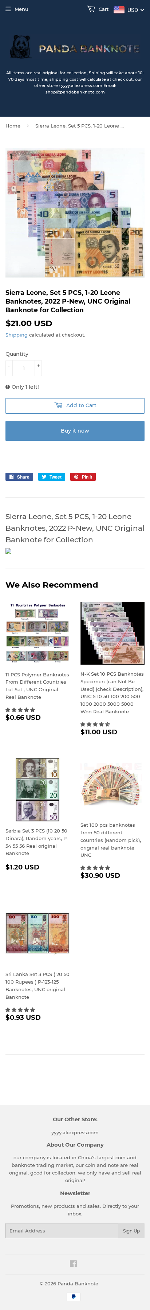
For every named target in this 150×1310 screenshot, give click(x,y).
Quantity (16, 354)
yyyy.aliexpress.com (75, 1132)
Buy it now (75, 430)
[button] (20, 710)
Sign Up (131, 1231)
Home (12, 126)
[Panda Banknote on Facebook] (73, 1265)
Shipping (16, 335)
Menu (21, 9)
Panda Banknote (78, 1283)
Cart (102, 9)
